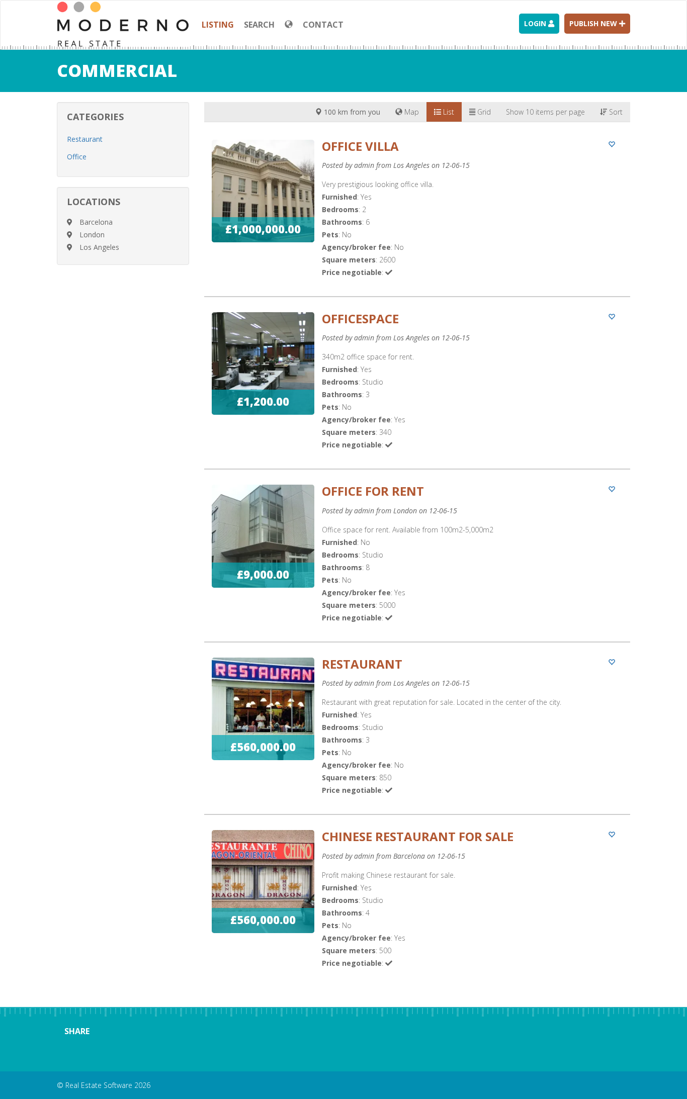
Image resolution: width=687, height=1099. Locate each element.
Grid (483, 112)
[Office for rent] (417, 563)
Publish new (594, 23)
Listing (218, 24)
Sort (615, 112)
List (447, 112)
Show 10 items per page (545, 112)
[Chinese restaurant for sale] (417, 908)
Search (259, 24)
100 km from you (351, 112)
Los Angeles (99, 247)
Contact (323, 24)
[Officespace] (417, 390)
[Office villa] (417, 218)
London (92, 234)
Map (410, 112)
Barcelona (96, 222)
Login (536, 23)
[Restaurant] (417, 736)
